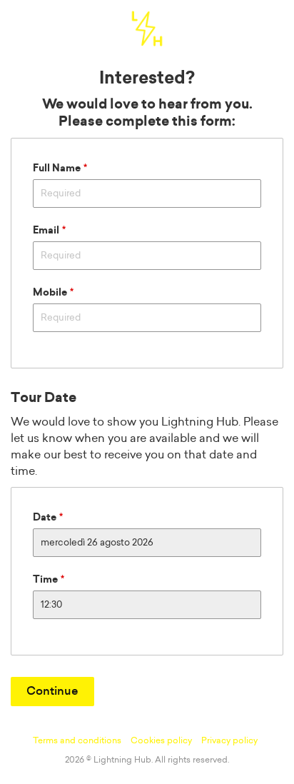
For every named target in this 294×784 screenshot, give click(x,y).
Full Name (57, 169)
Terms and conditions (77, 740)
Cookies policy (161, 740)
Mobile (50, 293)
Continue (52, 691)
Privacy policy (229, 740)
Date (44, 518)
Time (45, 580)
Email (46, 231)
